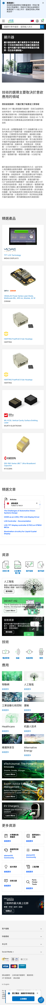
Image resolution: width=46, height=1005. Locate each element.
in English (5, 984)
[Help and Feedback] (41, 1000)
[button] (3, 21)
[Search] (42, 27)
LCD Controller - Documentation (17, 521)
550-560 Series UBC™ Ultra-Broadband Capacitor (20, 464)
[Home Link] (13, 21)
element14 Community (9, 856)
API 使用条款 (6, 978)
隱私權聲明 (6, 975)
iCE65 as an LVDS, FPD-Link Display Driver (21, 517)
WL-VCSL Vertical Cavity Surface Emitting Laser (21, 421)
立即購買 (23, 999)
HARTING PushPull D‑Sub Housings (18, 339)
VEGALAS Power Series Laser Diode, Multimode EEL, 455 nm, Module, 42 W (19, 297)
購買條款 (30, 975)
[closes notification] (43, 3)
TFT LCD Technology (12, 255)
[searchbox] (21, 27)
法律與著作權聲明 (18, 975)
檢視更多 (5, 689)
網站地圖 (16, 978)
